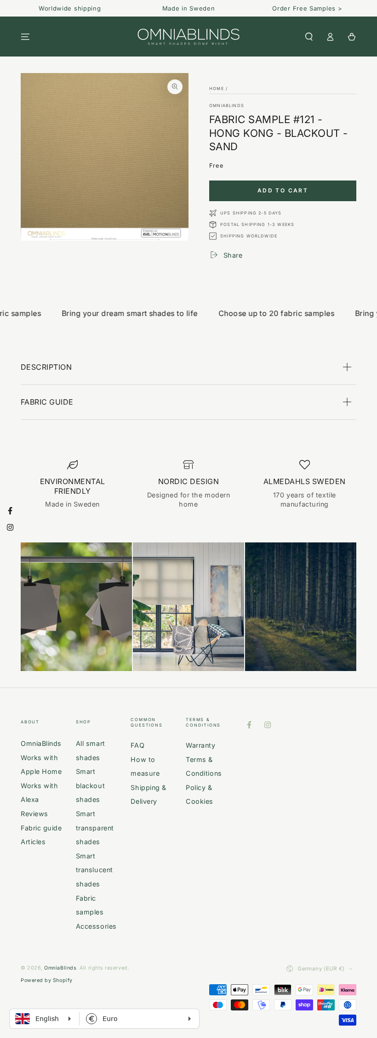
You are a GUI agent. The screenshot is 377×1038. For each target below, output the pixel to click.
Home (216, 88)
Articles (33, 842)
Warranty (200, 745)
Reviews (34, 814)
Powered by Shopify (47, 980)
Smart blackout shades (90, 785)
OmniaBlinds (226, 105)
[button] (309, 37)
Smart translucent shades (94, 870)
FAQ (137, 745)
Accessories (96, 926)
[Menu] (25, 37)
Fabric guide (41, 828)
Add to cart (282, 190)
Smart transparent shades (95, 828)
